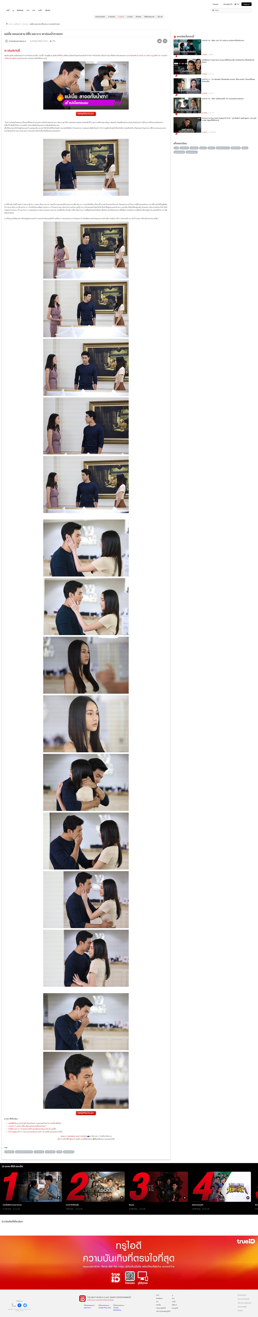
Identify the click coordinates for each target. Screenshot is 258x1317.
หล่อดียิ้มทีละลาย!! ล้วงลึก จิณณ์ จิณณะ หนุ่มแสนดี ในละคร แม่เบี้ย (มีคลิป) (34, 1123)
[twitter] (25, 1305)
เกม (33, 10)
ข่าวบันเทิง (111, 17)
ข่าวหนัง (130, 17)
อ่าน (28, 10)
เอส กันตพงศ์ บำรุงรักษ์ (135, 55)
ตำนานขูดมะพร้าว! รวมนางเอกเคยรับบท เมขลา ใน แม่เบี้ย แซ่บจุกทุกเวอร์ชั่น (35, 1132)
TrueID (12, 4)
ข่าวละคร (121, 17)
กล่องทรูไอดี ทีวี (227, 4)
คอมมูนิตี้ (175, 1308)
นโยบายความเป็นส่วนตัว (245, 1303)
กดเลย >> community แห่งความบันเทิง (73, 1136)
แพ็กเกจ (174, 1305)
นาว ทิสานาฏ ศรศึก (151, 55)
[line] (14, 1305)
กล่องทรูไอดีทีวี (161, 1308)
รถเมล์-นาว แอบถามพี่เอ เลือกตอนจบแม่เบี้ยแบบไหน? (27, 1126)
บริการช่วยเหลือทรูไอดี (163, 1311)
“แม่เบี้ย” (41, 55)
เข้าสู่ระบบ (246, 4)
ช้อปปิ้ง (158, 1305)
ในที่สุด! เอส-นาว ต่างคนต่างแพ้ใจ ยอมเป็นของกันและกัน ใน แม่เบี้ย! (32, 1129)
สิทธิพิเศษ (20, 10)
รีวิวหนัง (138, 17)
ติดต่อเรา (240, 1311)
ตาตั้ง (40, 10)
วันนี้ (7, 10)
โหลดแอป (215, 4)
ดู (13, 10)
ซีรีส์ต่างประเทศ (149, 17)
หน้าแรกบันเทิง (100, 17)
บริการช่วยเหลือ (242, 1307)
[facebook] (19, 1305)
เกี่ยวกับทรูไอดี (242, 1295)
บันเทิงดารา (17, 24)
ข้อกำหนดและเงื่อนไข (243, 1299)
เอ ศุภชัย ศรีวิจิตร (56, 55)
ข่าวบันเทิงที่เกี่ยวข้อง (12, 1221)
